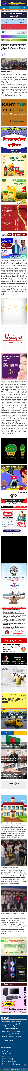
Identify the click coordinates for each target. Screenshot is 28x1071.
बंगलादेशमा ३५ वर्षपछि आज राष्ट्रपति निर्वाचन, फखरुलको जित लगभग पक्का (12, 745)
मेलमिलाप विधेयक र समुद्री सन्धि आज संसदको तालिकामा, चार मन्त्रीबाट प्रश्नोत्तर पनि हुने (13, 775)
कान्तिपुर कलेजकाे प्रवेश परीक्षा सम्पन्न (10, 867)
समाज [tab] (20, 732)
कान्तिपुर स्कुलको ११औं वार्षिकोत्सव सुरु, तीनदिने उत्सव (12, 915)
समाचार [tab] (7, 732)
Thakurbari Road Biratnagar (14, 27)
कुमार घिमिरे (7, 1064)
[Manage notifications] (25, 1065)
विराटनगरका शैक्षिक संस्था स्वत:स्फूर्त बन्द (11, 823)
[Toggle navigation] (4, 7)
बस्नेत (5, 1056)
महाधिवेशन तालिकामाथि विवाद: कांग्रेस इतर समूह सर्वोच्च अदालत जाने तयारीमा (13, 759)
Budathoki (13, 1031)
